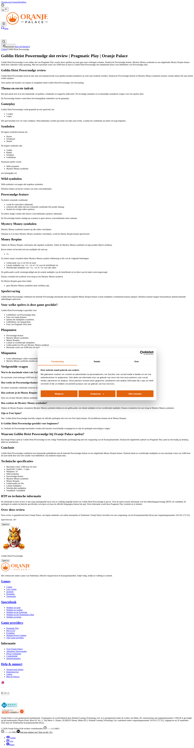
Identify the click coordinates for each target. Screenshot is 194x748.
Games (5, 581)
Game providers (12, 622)
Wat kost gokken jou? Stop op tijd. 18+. (36, 732)
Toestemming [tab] (57, 361)
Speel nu (5, 524)
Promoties (10, 594)
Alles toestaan (134, 394)
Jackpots (9, 591)
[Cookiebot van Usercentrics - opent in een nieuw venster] (141, 353)
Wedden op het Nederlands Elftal (20, 615)
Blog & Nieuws (13, 677)
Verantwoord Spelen (9, 2)
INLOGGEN (9, 47)
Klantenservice (12, 672)
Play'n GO (10, 631)
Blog (24, 2)
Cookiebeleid (11, 656)
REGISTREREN (22, 47)
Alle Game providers (15, 638)
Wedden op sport (13, 607)
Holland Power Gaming (16, 635)
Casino (4, 49)
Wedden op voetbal (14, 610)
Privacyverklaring (13, 654)
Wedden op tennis (13, 617)
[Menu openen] (3, 24)
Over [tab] (136, 361)
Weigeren (59, 394)
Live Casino (11, 589)
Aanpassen (95, 394)
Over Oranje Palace (14, 649)
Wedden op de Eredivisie (16, 612)
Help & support (11, 664)
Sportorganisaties (13, 658)
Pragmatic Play (12, 628)
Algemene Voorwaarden (16, 651)
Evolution (10, 633)
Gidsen (9, 674)
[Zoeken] (3, 42)
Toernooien (11, 596)
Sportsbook (8, 602)
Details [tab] (97, 361)
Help (20, 2)
